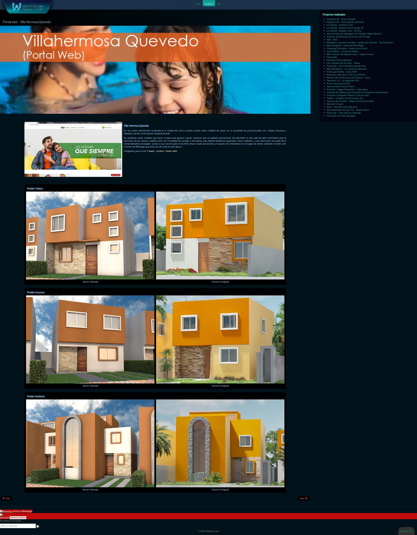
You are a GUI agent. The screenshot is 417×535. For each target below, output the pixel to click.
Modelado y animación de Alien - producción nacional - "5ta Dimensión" (360, 42)
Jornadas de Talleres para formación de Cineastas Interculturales (357, 92)
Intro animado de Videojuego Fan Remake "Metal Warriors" (354, 33)
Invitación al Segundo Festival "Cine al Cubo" (348, 95)
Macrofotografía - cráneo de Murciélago (345, 45)
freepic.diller (171, 151)
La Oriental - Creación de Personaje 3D (345, 27)
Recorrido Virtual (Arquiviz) (339, 60)
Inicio (198, 3)
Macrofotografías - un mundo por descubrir (347, 68)
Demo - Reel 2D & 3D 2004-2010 (342, 106)
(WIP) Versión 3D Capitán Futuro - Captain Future (350, 54)
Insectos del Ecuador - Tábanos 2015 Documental (350, 101)
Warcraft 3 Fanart (335, 103)
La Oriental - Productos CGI (340, 24)
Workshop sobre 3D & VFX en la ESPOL (346, 74)
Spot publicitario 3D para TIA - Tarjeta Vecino (348, 109)
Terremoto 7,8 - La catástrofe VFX (343, 80)
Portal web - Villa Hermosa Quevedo (344, 112)
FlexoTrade (332, 57)
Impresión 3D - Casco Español (341, 19)
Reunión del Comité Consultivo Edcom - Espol (348, 77)
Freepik (150, 151)
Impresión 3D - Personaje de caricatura (345, 21)
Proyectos (209, 3)
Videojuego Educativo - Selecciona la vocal (347, 48)
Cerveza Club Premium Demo (341, 86)
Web (219, 3)
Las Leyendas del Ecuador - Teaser (343, 62)
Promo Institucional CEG (338, 83)
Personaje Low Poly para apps (341, 115)
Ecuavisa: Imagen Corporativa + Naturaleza (347, 89)
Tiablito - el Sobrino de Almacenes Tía (345, 98)
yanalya (160, 151)
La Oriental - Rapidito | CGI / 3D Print (344, 30)
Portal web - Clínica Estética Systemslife (346, 65)
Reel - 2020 (332, 39)
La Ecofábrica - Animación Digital (342, 51)
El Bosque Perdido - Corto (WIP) (342, 71)
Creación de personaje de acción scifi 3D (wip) (348, 36)
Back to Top (406, 531)
